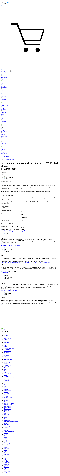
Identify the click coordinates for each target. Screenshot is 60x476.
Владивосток (7, 349)
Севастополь (7, 435)
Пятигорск (6, 424)
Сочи (5, 438)
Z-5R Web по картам (10, 290)
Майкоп (6, 392)
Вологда (6, 356)
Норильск (6, 410)
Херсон (6, 461)
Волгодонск (7, 355)
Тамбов (6, 445)
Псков (5, 423)
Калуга (6, 375)
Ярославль (6, 474)
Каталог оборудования (15, 4)
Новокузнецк (7, 406)
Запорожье (6, 366)
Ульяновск (6, 455)
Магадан (6, 389)
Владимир (6, 352)
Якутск (6, 472)
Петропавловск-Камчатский (11, 421)
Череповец (6, 465)
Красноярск (7, 382)
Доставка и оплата (5, 71)
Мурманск (6, 396)
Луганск (6, 387)
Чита (5, 468)
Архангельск (7, 338)
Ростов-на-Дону (8, 426)
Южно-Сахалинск (8, 471)
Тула (5, 451)
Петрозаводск (7, 420)
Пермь (5, 418)
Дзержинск (7, 362)
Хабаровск (6, 460)
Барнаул (6, 341)
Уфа (5, 458)
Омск (5, 411)
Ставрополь (7, 440)
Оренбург (6, 414)
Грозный (6, 360)
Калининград (7, 373)
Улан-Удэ (6, 454)
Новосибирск (7, 409)
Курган (6, 383)
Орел (5, 413)
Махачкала (6, 393)
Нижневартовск (8, 402)
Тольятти (6, 448)
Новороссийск (7, 407)
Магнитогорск (7, 390)
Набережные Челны (9, 397)
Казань (5, 372)
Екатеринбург (7, 365)
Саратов (6, 434)
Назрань (6, 399)
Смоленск (6, 437)
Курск (5, 385)
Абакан (6, 335)
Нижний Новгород (9, 403)
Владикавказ (7, 351)
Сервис (3, 73)
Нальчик (6, 400)
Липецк (6, 386)
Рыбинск (6, 427)
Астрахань (6, 339)
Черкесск (6, 467)
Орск (5, 416)
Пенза (5, 417)
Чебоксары (7, 462)
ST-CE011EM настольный (12, 272)
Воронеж (6, 358)
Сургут (6, 441)
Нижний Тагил (8, 404)
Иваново (6, 368)
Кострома (6, 379)
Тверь (5, 447)
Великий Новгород (9, 348)
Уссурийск (6, 457)
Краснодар (6, 380)
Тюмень (6, 452)
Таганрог (6, 444)
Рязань (5, 428)
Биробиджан (7, 344)
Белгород (6, 342)
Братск (5, 345)
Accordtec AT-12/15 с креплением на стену (16, 231)
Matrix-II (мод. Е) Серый (11, 245)
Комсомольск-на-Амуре (10, 377)
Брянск (6, 346)
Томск (5, 450)
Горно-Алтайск (8, 359)
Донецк (6, 363)
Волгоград (6, 353)
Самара (6, 430)
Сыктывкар (7, 443)
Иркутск (6, 369)
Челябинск (6, 464)
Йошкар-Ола (7, 370)
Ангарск (6, 336)
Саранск (6, 433)
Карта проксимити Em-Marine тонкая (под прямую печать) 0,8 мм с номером (25, 262)
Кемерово (6, 376)
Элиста (6, 469)
